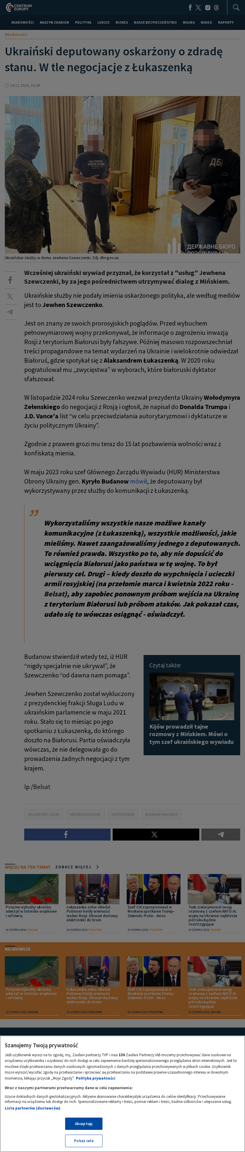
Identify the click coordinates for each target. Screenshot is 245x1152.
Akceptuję (84, 1123)
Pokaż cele (83, 1140)
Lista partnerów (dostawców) (32, 1108)
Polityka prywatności (95, 1078)
